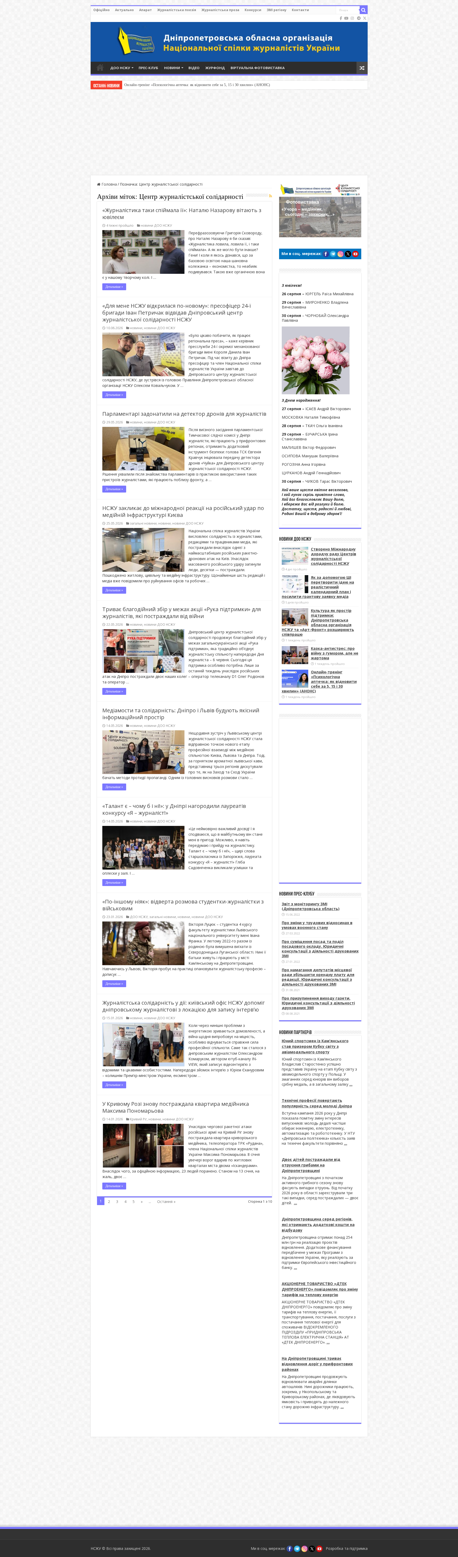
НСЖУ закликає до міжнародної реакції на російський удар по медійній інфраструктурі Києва (183, 511)
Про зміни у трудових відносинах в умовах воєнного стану (317, 925)
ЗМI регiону (277, 10)
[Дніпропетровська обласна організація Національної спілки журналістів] (229, 38)
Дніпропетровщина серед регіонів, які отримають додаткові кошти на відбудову (318, 1224)
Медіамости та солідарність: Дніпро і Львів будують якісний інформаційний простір (180, 714)
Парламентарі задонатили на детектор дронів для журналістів (184, 413)
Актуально (124, 10)
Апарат (145, 10)
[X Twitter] (364, 18)
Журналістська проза (220, 10)
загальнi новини (143, 523)
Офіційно (101, 10)
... (351, 1084)
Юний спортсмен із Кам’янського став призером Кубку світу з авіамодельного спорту (315, 1046)
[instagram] (352, 18)
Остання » (166, 1201)
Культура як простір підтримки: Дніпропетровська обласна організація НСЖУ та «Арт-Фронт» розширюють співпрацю (318, 622)
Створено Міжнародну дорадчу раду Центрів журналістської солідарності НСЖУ (333, 556)
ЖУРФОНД (215, 67)
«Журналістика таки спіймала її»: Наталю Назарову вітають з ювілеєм (181, 214)
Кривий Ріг (138, 1119)
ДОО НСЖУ (120, 67)
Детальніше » (114, 287)
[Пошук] (364, 10)
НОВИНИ (172, 67)
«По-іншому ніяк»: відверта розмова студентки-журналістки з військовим (183, 905)
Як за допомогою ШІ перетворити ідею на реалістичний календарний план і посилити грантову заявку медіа (318, 587)
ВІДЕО (194, 67)
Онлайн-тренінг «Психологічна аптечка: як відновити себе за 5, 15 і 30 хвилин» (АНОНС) (319, 681)
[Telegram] (358, 18)
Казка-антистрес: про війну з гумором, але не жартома (334, 653)
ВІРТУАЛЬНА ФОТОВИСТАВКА (258, 67)
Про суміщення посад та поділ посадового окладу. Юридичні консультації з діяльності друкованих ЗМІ (320, 948)
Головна (108, 184)
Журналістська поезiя (176, 10)
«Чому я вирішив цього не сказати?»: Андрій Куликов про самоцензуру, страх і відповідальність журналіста (211, 85)
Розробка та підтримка (347, 1548)
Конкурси (253, 10)
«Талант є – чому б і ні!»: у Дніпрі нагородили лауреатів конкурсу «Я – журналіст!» (174, 809)
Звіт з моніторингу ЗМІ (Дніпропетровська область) (311, 906)
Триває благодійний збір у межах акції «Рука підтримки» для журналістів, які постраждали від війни (181, 613)
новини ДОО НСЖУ (156, 225)
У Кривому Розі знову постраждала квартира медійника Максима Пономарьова (175, 1107)
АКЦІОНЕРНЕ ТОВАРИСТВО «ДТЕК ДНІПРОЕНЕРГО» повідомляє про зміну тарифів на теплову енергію (320, 1289)
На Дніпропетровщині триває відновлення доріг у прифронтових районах (317, 1364)
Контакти (300, 10)
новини (136, 328)
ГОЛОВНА (100, 67)
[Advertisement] (229, 133)
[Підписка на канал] (270, 195)
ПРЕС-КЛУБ (148, 67)
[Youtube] (346, 18)
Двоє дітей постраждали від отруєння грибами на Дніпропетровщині (311, 1165)
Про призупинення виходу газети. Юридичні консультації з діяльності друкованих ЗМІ (318, 1003)
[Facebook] (341, 18)
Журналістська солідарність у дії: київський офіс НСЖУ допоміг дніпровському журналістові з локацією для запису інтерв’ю (183, 1006)
